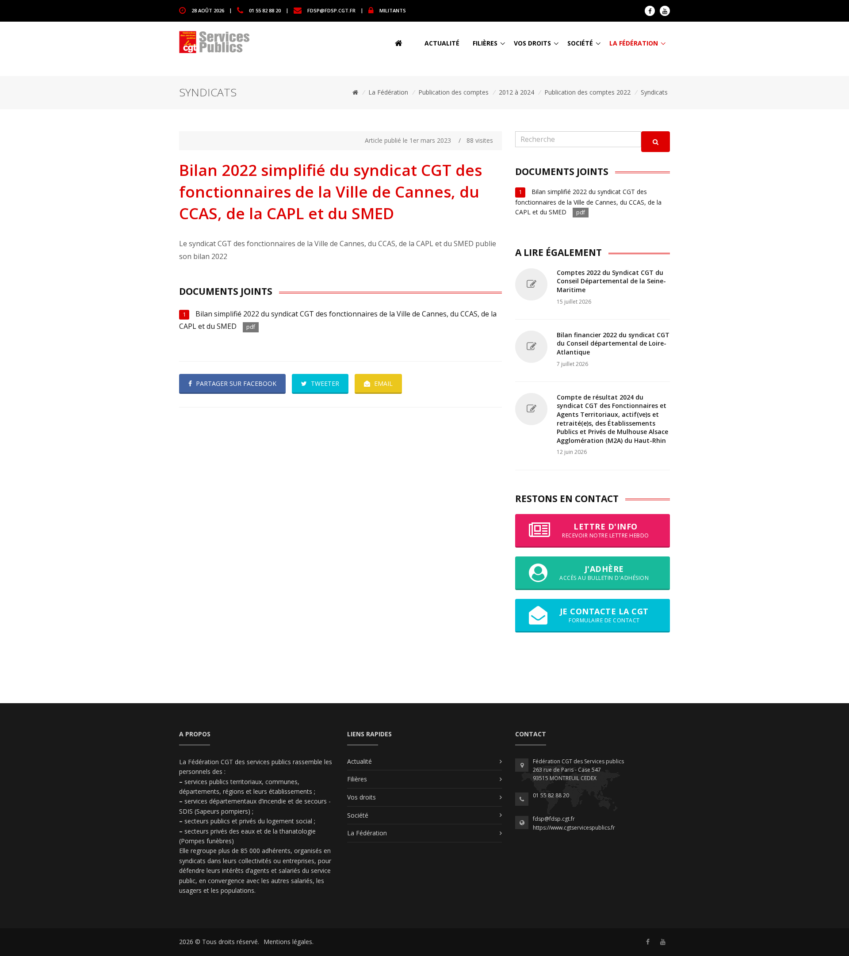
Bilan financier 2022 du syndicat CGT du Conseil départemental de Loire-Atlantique (613, 343)
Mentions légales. (289, 941)
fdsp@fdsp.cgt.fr (331, 10)
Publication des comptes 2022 (587, 92)
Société (580, 43)
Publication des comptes (453, 92)
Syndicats (654, 92)
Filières (485, 43)
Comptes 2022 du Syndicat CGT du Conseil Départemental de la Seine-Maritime (611, 281)
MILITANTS (392, 10)
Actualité (441, 43)
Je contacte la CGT (604, 615)
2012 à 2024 (516, 92)
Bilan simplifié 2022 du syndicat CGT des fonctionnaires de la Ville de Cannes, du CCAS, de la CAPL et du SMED (588, 201)
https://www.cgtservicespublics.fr (574, 827)
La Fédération (633, 43)
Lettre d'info (605, 530)
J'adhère (604, 573)
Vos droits (532, 43)
